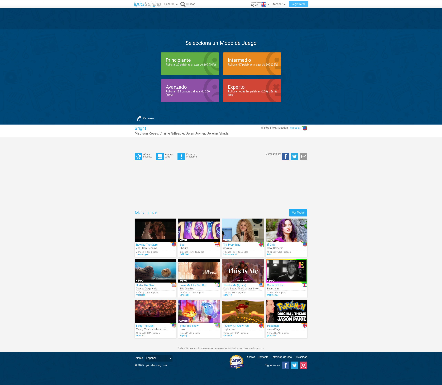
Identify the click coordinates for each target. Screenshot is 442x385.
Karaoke (148, 118)
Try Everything (231, 244)
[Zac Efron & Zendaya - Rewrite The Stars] (155, 230)
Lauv (182, 329)
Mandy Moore (143, 329)
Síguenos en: (272, 365)
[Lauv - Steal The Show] (199, 311)
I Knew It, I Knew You (236, 325)
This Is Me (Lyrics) (234, 285)
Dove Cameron (275, 248)
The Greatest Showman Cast (253, 288)
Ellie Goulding (187, 288)
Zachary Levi (159, 329)
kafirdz (270, 254)
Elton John (273, 288)
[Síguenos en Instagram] (303, 365)
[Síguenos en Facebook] (285, 365)
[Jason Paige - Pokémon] (286, 311)
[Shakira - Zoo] (199, 230)
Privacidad (301, 357)
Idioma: (139, 358)
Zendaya (152, 248)
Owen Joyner (195, 133)
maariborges (142, 254)
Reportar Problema (191, 155)
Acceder (277, 4)
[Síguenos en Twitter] (294, 365)
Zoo (182, 244)
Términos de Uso (281, 357)
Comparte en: (273, 154)
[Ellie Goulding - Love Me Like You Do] (199, 271)
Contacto (263, 357)
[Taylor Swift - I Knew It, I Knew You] (243, 311)
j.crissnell (184, 295)
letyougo (184, 335)
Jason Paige (274, 329)
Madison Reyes (146, 133)
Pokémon (273, 325)
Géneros (169, 4)
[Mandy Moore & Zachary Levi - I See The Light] (155, 311)
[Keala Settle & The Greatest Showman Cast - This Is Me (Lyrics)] (243, 271)
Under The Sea (145, 285)
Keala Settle (230, 288)
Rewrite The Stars (147, 244)
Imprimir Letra (169, 155)
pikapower (272, 335)
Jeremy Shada (217, 133)
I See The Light (145, 325)
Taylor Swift (230, 329)
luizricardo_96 (230, 254)
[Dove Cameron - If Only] (286, 230)
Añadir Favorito (147, 155)
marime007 (272, 295)
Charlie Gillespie (172, 133)
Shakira (184, 248)
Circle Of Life (275, 285)
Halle (154, 288)
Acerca (251, 357)
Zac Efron (141, 248)
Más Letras (146, 212)
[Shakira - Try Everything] (243, 230)
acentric (140, 335)
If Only (271, 244)
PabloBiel (184, 254)
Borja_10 (227, 295)
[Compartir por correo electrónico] (303, 156)
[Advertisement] (221, 19)
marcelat (295, 127)
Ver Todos (298, 212)
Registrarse (298, 4)
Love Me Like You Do (192, 285)
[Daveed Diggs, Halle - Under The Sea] (155, 271)
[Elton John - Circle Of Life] (286, 271)
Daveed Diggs (143, 288)
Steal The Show (189, 325)
